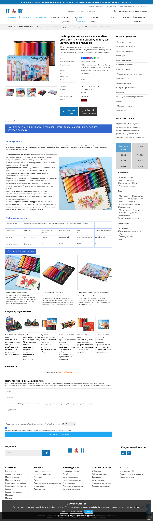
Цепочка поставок (70, 477)
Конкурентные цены (71, 489)
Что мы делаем (65, 19)
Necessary (62, 516)
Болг (112, 17)
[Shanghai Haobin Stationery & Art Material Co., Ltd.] (23, 11)
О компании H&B (53, 19)
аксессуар (71, 424)
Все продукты (40, 17)
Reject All (64, 512)
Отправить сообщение (59, 434)
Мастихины (10, 498)
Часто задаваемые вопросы (131, 474)
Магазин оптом (98, 480)
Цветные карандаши (26, 27)
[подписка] (46, 453)
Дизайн (66, 474)
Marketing (92, 516)
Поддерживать (112, 7)
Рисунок (25, 17)
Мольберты (10, 495)
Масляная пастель (12, 480)
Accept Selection (76, 512)
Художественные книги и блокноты (15, 487)
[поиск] (115, 11)
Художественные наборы (15, 483)
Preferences (82, 516)
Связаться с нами (127, 477)
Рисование (11, 17)
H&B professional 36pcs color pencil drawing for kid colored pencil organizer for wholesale (95, 66)
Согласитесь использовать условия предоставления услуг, (38, 430)
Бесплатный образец (127, 7)
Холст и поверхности (14, 492)
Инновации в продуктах (139, 19)
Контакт (126, 17)
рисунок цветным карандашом (128, 124)
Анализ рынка (69, 483)
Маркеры (38, 477)
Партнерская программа (73, 486)
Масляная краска (12, 477)
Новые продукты (80, 19)
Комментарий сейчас (65, 372)
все (15, 27)
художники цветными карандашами (130, 137)
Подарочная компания (101, 486)
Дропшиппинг (97, 477)
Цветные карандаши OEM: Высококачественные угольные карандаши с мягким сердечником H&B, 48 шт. (49, 343)
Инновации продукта (71, 471)
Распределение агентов (101, 483)
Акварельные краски (14, 474)
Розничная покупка (96, 7)
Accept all (88, 512)
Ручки (36, 480)
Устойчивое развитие (72, 480)
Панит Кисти (10, 471)
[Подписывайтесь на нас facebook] (129, 453)
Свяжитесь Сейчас (71, 111)
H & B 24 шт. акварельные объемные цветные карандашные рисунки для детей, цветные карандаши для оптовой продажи (85, 343)
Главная (9, 27)
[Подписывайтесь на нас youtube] (123, 453)
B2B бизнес (142, 7)
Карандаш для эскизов (43, 474)
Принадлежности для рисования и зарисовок (47, 484)
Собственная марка (100, 474)
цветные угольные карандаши (127, 130)
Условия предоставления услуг (60, 430)
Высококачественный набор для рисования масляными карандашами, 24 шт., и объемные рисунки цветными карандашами (103, 343)
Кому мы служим (94, 19)
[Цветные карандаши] (84, 100)
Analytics (72, 516)
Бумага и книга (40, 489)
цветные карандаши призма (127, 134)
